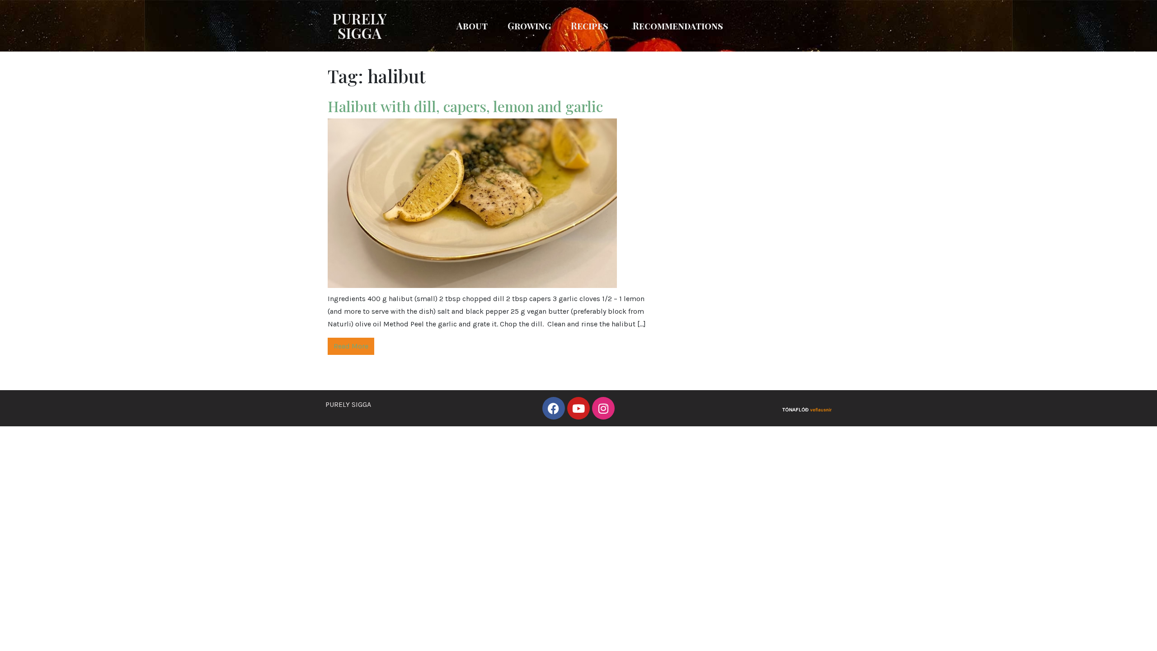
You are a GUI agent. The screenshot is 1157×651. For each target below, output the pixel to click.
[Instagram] (603, 408)
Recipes (589, 25)
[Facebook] (553, 408)
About (472, 25)
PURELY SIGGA (359, 25)
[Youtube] (578, 408)
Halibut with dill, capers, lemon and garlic (467, 106)
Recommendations (678, 25)
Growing (529, 25)
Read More (351, 346)
